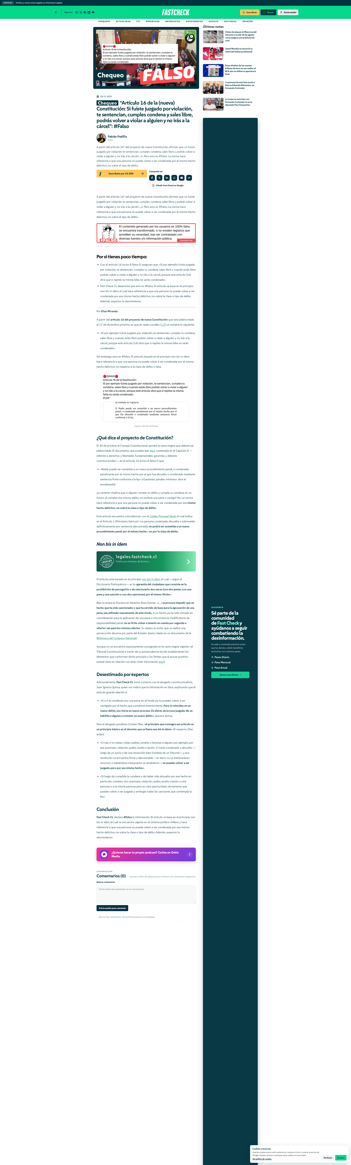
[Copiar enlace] (189, 178)
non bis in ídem (151, 579)
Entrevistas (172, 21)
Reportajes (153, 21)
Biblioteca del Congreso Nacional (116, 638)
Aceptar (341, 1158)
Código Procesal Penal (162, 516)
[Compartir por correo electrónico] (182, 178)
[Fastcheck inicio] (175, 12)
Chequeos (104, 21)
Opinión (248, 21)
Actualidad (123, 21)
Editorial (230, 21)
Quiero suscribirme (229, 675)
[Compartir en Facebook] (152, 178)
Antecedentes (194, 21)
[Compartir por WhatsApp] (174, 178)
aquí (152, 450)
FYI (138, 21)
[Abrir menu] (56, 12)
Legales (8, 3)
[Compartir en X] (159, 178)
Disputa (213, 21)
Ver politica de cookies (261, 1159)
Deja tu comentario (106, 882)
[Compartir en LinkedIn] (167, 178)
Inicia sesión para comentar (112, 908)
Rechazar (328, 1158)
